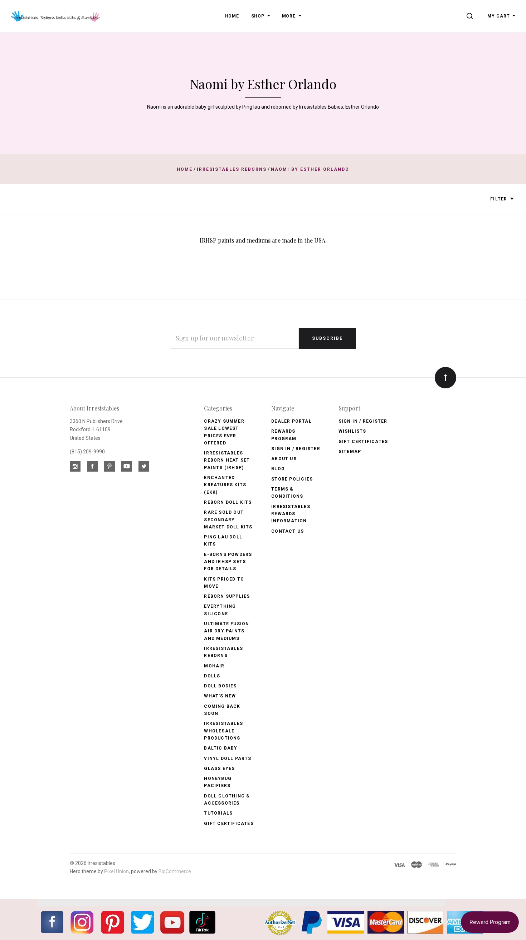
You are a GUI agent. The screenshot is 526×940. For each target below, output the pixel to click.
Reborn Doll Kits (228, 502)
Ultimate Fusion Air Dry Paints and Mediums (226, 631)
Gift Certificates (228, 823)
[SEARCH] (471, 16)
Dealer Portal (291, 421)
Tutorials (218, 813)
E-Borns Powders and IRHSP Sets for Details (228, 562)
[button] (511, 199)
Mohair (214, 665)
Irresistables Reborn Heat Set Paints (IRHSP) (227, 460)
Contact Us (287, 531)
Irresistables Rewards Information (290, 514)
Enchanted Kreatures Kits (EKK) (225, 485)
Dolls (212, 675)
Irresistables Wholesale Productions (223, 731)
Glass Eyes (219, 768)
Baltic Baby (220, 748)
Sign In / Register (295, 448)
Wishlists (352, 431)
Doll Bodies (220, 685)
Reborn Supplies (227, 596)
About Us (284, 458)
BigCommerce (175, 871)
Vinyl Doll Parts (227, 758)
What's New (220, 695)
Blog (278, 468)
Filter (499, 199)
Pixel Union (116, 871)
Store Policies (292, 479)
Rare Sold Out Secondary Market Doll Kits (228, 519)
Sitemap (350, 451)
